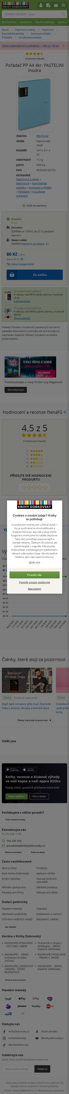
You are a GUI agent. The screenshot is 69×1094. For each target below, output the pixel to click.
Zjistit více (34, 562)
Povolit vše (34, 575)
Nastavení (34, 589)
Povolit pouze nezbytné (34, 582)
